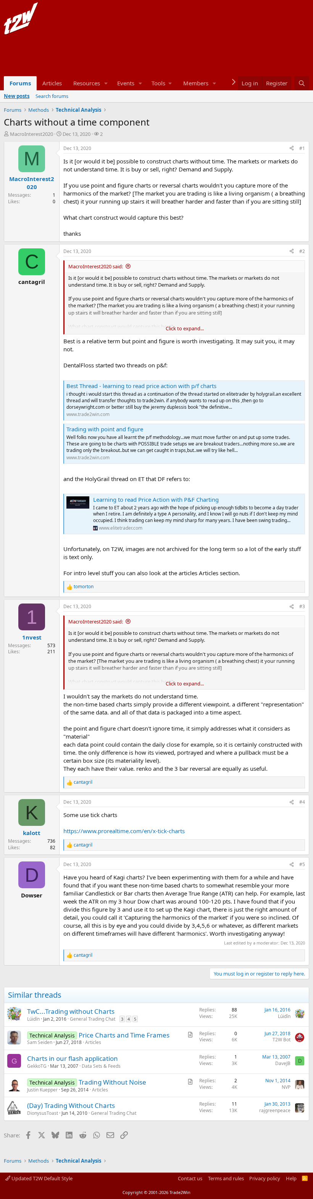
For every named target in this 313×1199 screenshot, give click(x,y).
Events (125, 83)
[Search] (301, 83)
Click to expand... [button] (185, 328)
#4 (302, 802)
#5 (302, 864)
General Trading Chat (92, 1019)
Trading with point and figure (104, 429)
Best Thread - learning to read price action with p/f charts (141, 386)
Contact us (190, 1178)
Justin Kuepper (42, 1089)
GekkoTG (37, 1066)
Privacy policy (264, 1178)
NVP (286, 1087)
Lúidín (33, 1019)
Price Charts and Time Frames (124, 1035)
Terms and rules (226, 1178)
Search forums (51, 96)
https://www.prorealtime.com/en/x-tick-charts (124, 831)
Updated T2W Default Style (41, 1178)
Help (291, 1178)
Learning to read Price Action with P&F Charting (156, 499)
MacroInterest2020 (31, 134)
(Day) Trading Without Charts (71, 1105)
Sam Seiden (39, 1042)
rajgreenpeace (274, 1110)
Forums (20, 83)
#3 (302, 606)
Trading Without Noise (112, 1082)
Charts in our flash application (72, 1058)
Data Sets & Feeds (101, 1066)
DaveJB (282, 1063)
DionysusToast (42, 1113)
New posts (16, 96)
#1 (302, 148)
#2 (302, 251)
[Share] (292, 148)
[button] (106, 83)
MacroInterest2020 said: (95, 266)
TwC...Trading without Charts (71, 1011)
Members (195, 83)
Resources (86, 83)
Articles (52, 83)
